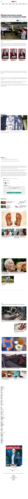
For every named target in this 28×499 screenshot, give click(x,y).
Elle (1, 406)
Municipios (8, 178)
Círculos (1, 402)
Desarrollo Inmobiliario (3, 417)
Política (2, 394)
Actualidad (2, 428)
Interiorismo (2, 419)
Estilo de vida (2, 409)
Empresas (1, 387)
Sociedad (23, 3)
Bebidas (1, 439)
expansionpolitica (14, 470)
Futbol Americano (2, 434)
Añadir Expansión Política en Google (23, 20)
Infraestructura (2, 418)
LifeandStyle (2, 392)
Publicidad (13, 475)
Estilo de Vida (2, 442)
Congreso (2, 396)
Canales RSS (13, 478)
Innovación (2, 425)
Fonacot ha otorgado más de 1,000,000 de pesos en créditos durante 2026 (10, 161)
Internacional (2, 389)
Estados (1, 397)
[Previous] (1, 122)
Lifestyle (1, 436)
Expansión (2, 386)
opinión (20, 3)
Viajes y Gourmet (2, 404)
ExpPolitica (12, 470)
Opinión (1, 398)
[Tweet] (17, 20)
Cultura (1, 405)
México (1, 395)
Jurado (1, 443)
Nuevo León (15, 178)
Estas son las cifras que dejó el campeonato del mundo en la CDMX (9, 159)
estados (16, 3)
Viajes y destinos (2, 440)
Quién (1, 400)
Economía (2, 388)
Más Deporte (2, 435)
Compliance (13, 476)
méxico (6, 3)
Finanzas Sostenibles (3, 424)
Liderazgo (2, 429)
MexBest (2, 438)
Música (1, 414)
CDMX (13, 3)
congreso (10, 3)
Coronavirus (12, 178)
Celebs (1, 408)
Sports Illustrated (3, 432)
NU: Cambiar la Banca (14, 467)
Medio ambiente (2, 421)
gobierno (3, 3)
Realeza (1, 401)
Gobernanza (2, 423)
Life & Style (2, 410)
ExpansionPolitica (15, 470)
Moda (1, 407)
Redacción (6, 182)
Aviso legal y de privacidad (13, 477)
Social (1, 422)
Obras (1, 390)
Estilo (1, 411)
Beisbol (1, 433)
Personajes (2, 441)
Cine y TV (1, 413)
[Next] (26, 122)
